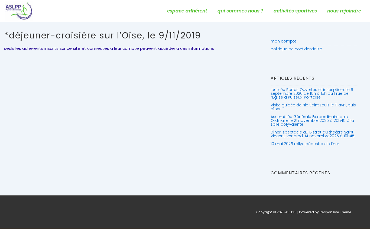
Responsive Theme (335, 212)
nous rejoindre (344, 11)
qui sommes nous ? (240, 11)
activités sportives (295, 11)
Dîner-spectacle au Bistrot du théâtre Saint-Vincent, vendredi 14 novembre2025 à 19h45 (313, 134)
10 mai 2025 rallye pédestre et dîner (305, 143)
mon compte (284, 41)
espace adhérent (187, 11)
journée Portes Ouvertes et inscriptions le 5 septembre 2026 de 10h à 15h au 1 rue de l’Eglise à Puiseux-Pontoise (312, 93)
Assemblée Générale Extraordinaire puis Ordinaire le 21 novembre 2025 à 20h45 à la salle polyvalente (312, 120)
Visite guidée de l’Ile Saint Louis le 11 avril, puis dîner (313, 107)
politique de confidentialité (296, 49)
